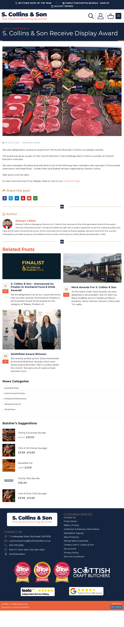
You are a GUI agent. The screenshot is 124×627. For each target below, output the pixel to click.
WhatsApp (35, 198)
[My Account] (100, 16)
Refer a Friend (71, 525)
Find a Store (70, 521)
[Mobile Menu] (118, 16)
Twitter (11, 198)
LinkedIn (17, 198)
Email (29, 198)
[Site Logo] (24, 16)
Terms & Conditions (74, 556)
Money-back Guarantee (76, 540)
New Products (71, 537)
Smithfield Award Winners (28, 354)
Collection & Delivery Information (81, 529)
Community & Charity (15, 393)
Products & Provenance (15, 398)
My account (70, 548)
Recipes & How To (13, 404)
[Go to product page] (8, 435)
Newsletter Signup (73, 533)
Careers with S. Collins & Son (79, 544)
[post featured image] (31, 266)
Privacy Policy (71, 552)
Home (6, 28)
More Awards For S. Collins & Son (94, 287)
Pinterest (23, 198)
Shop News (10, 409)
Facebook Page (71, 181)
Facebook (4, 198)
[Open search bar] (91, 15)
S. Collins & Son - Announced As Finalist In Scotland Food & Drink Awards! (33, 287)
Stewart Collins (25, 220)
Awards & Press (19, 28)
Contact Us (70, 517)
